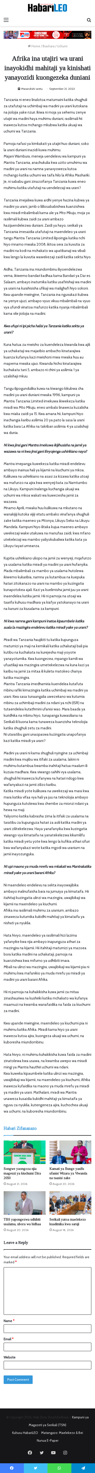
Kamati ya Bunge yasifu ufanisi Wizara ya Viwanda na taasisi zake (68, 1173)
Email (8, 1339)
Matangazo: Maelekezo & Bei (62, 1433)
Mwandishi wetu (32, 89)
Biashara (49, 46)
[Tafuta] (88, 20)
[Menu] (6, 20)
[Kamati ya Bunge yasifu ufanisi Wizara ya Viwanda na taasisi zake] (70, 1152)
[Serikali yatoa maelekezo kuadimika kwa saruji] (70, 1203)
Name (9, 1321)
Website (10, 1357)
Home (35, 46)
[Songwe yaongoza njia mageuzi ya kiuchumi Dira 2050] (25, 1152)
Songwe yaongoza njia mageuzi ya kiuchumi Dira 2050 (22, 1173)
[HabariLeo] (47, 7)
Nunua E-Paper (47, 1440)
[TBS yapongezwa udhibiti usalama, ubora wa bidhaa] (25, 1203)
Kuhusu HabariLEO (25, 1433)
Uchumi (62, 46)
